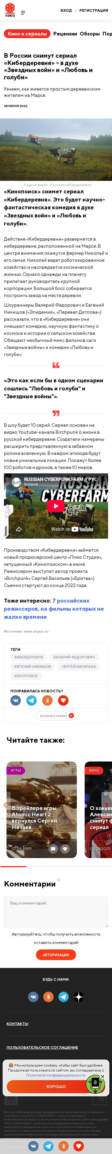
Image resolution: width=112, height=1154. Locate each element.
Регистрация (93, 10)
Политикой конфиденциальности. (56, 1075)
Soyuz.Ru (10, 10)
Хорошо (56, 1086)
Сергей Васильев (78, 667)
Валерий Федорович (74, 657)
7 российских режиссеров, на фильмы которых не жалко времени (54, 608)
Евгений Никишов (32, 667)
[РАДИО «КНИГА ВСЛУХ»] (95, 1083)
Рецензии (65, 34)
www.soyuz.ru (36, 631)
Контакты (17, 1024)
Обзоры (90, 34)
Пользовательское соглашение (42, 1047)
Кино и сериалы (27, 34)
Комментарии (56, 715)
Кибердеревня (28, 657)
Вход (66, 10)
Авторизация (56, 955)
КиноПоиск (26, 676)
